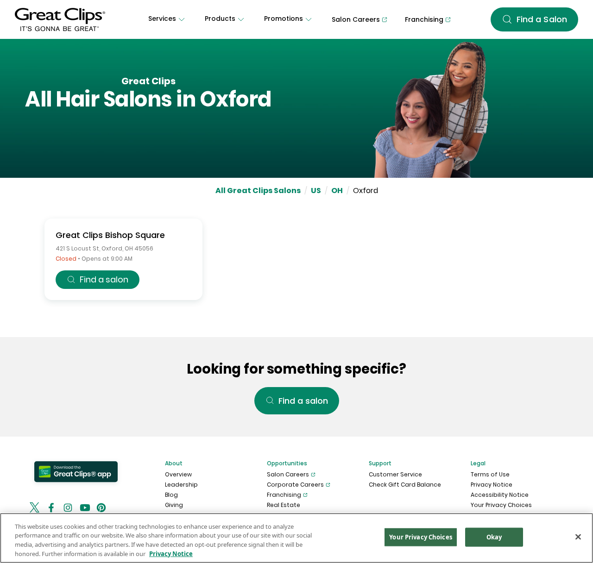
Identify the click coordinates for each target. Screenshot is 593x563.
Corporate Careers (295, 484)
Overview (178, 474)
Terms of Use (490, 474)
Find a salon (104, 279)
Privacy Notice (491, 484)
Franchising (284, 495)
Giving (174, 505)
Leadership (181, 484)
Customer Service (395, 474)
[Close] (578, 536)
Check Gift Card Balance (405, 484)
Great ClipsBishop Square (110, 235)
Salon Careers (288, 474)
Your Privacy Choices (501, 505)
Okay (494, 537)
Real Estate (283, 505)
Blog (171, 495)
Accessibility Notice (500, 495)
